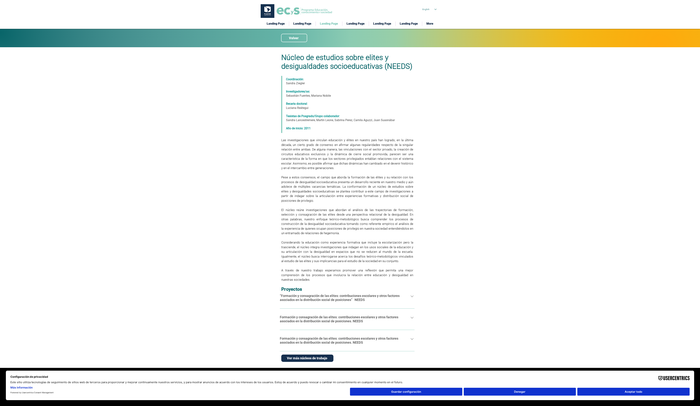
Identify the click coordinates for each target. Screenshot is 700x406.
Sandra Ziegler (295, 83)
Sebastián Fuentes (298, 95)
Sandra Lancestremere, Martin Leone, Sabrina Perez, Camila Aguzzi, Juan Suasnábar (340, 120)
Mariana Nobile (321, 95)
